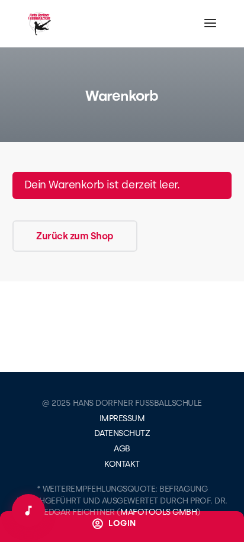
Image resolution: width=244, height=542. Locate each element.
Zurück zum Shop (75, 236)
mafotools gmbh (158, 512)
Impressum (122, 418)
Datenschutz (122, 433)
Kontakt (122, 464)
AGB (122, 449)
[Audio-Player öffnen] (28, 510)
